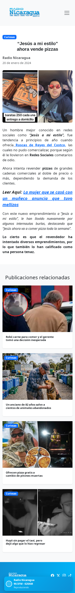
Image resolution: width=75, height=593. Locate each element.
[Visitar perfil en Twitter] (58, 575)
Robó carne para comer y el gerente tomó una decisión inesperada (30, 338)
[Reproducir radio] (9, 584)
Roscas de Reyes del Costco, (40, 145)
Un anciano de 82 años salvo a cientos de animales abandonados (28, 406)
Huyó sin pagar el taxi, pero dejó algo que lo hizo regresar (25, 542)
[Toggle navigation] (66, 13)
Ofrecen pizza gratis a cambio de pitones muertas (24, 474)
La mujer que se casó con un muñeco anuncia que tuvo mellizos (37, 198)
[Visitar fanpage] (52, 575)
